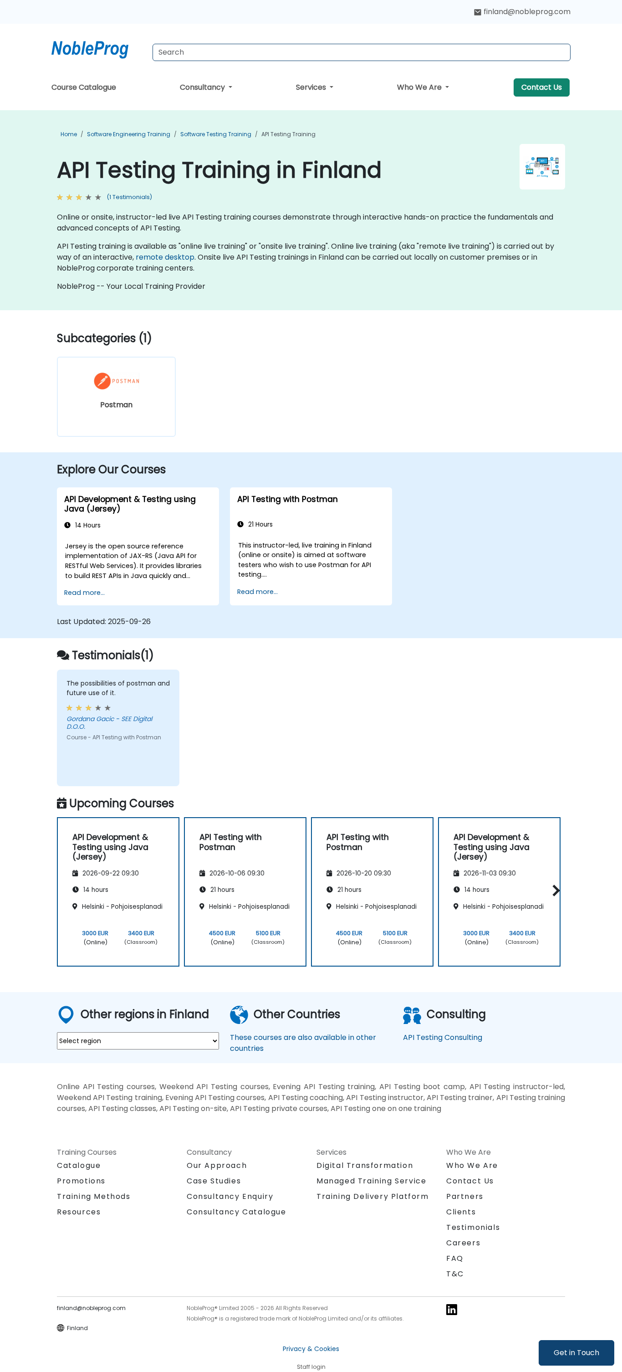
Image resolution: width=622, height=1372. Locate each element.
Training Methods (94, 1196)
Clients (461, 1212)
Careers (463, 1243)
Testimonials (473, 1227)
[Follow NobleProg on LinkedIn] (451, 1309)
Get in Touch (576, 1352)
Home (69, 134)
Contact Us (541, 87)
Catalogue (79, 1165)
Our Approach (217, 1165)
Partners (465, 1196)
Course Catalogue (83, 87)
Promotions (81, 1181)
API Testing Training (288, 134)
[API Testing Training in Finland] (98, 47)
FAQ (455, 1258)
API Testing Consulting (442, 1037)
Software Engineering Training (128, 134)
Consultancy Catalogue (236, 1212)
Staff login (311, 1367)
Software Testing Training (215, 134)
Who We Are (420, 87)
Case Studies (214, 1181)
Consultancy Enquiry (230, 1197)
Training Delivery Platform (372, 1196)
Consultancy (203, 87)
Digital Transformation (364, 1165)
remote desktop (165, 257)
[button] (554, 890)
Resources (79, 1212)
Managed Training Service (371, 1181)
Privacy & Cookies (311, 1348)
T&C (455, 1274)
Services (312, 87)
